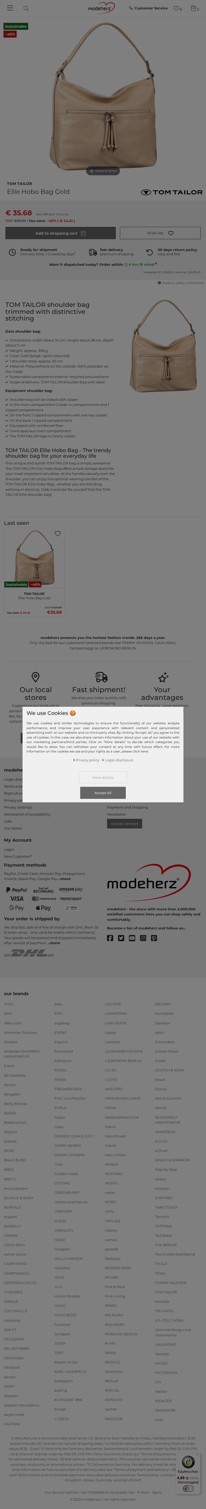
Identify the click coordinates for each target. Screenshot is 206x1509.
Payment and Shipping (127, 807)
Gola (58, 1164)
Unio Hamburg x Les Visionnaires (173, 1332)
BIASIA (10, 1113)
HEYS (59, 1277)
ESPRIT (60, 1032)
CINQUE (11, 1301)
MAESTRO (113, 1089)
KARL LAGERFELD (70, 1371)
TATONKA (163, 1226)
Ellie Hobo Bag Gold (34, 595)
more (66, 879)
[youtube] (134, 938)
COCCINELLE (15, 1311)
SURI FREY (164, 1198)
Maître (110, 1108)
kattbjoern (63, 1381)
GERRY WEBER (67, 1145)
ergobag (61, 1023)
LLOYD (111, 1079)
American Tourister (20, 1032)
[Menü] (197, 1456)
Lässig (110, 1032)
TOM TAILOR (19, 183)
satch (159, 1032)
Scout (160, 1079)
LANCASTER (115, 1023)
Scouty (161, 1089)
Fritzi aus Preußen (70, 1098)
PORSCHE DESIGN (121, 1334)
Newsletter (116, 814)
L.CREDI (61, 1418)
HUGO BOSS (65, 1315)
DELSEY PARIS (16, 1348)
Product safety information (183, 283)
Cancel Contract (124, 823)
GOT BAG (62, 1183)
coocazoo (12, 1320)
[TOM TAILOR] (172, 192)
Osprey (111, 1230)
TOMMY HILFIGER (170, 1282)
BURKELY (12, 1226)
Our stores (13, 828)
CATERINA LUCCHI (20, 1282)
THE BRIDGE (166, 1245)
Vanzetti (162, 1354)
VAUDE (161, 1363)
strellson (162, 1188)
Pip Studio (114, 1315)
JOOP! (59, 1343)
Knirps (60, 1409)
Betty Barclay (15, 1103)
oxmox (111, 1240)
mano (110, 1126)
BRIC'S (10, 1179)
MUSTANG (114, 1174)
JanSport (62, 1334)
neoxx (110, 1192)
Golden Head (66, 1174)
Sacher (111, 1409)
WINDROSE (165, 1410)
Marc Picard (115, 1136)
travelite (162, 1301)
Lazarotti (112, 1042)
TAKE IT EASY (166, 1207)
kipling (60, 1390)
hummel (62, 1324)
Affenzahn (13, 1023)
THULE (161, 1263)
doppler (11, 1396)
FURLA (60, 1108)
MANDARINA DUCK (122, 1117)
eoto (58, 1004)
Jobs (8, 821)
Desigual (12, 1367)
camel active (15, 1254)
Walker (161, 1391)
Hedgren (62, 1249)
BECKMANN (14, 1075)
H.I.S (58, 1287)
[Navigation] (10, 8)
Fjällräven (63, 1061)
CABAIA (10, 1235)
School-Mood (166, 1051)
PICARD (112, 1277)
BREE (9, 1169)
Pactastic (113, 1258)
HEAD (59, 1240)
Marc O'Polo (115, 1155)
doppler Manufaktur (21, 1405)
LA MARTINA (116, 1013)
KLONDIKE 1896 (68, 1400)
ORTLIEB (112, 1221)
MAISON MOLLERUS (123, 1098)
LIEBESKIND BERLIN (123, 1061)
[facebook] (112, 938)
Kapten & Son (66, 1362)
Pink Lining (115, 1296)
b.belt (9, 1066)
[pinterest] (156, 938)
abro (8, 1013)
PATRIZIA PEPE (118, 1268)
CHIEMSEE (13, 1292)
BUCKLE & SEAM (18, 1198)
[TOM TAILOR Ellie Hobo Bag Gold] (34, 558)
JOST (58, 1353)
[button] (160, 233)
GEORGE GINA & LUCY (73, 1136)
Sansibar (162, 1023)
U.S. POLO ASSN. (169, 1320)
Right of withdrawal (21, 793)
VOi (158, 1382)
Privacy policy (16, 800)
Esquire (61, 1042)
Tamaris (162, 1217)
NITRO (110, 1202)
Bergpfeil (12, 1094)
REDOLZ (112, 1362)
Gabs (58, 1126)
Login (9, 849)
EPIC (58, 1013)
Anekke (10, 1042)
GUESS (60, 1221)
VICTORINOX (166, 1372)
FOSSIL (60, 1070)
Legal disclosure (18, 779)
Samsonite (164, 1013)
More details (103, 777)
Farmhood (63, 1051)
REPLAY (112, 1381)
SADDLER (113, 1418)
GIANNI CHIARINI (69, 1155)
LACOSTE (113, 1004)
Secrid (160, 1108)
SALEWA (162, 1004)
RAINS (110, 1353)
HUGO (60, 1305)
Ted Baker (163, 1235)
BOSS (9, 1150)
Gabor (59, 1117)
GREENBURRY (67, 1192)
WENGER (163, 1401)
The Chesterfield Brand (175, 1254)
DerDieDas (13, 1358)
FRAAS (60, 1079)
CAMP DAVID (15, 1263)
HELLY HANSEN (68, 1258)
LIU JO (110, 1070)
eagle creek (14, 1414)
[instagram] (145, 938)
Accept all (103, 793)
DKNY (9, 1386)
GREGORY (63, 1211)
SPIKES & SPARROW (172, 1160)
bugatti (10, 1217)
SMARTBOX (165, 1132)
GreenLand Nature (70, 1202)
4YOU (9, 1004)
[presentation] (30, 8)
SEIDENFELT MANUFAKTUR (167, 1120)
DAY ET (10, 1330)
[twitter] (123, 938)
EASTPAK (12, 1424)
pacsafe (111, 1249)
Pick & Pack (115, 1287)
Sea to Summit (168, 1098)
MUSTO (111, 1183)
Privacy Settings (18, 807)
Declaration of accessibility (27, 814)
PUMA (110, 1343)
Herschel (62, 1268)
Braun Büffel (15, 1160)
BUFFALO (12, 1207)
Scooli (160, 1061)
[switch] (188, 1488)
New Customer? (18, 856)
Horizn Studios (67, 1296)
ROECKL (112, 1390)
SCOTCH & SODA (169, 1070)
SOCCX (161, 1141)
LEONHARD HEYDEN (124, 1051)
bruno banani (16, 1188)
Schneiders (165, 1042)
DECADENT (14, 1339)
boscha (10, 1141)
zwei (159, 1419)
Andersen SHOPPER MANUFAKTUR (21, 1054)
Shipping (62, 214)
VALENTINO (165, 1344)
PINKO (111, 1305)
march (110, 1145)
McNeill (111, 1164)
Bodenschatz (15, 1122)
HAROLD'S (63, 1230)
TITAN (160, 1273)
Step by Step (166, 1169)
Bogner (10, 1132)
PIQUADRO (115, 1324)
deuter (10, 1377)
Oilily (109, 1211)
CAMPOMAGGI (17, 1273)
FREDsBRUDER (68, 1089)
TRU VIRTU (164, 1311)
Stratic (160, 1179)
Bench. (10, 1084)
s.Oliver (161, 1150)
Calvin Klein (14, 1245)
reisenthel (114, 1371)
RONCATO (114, 1400)
